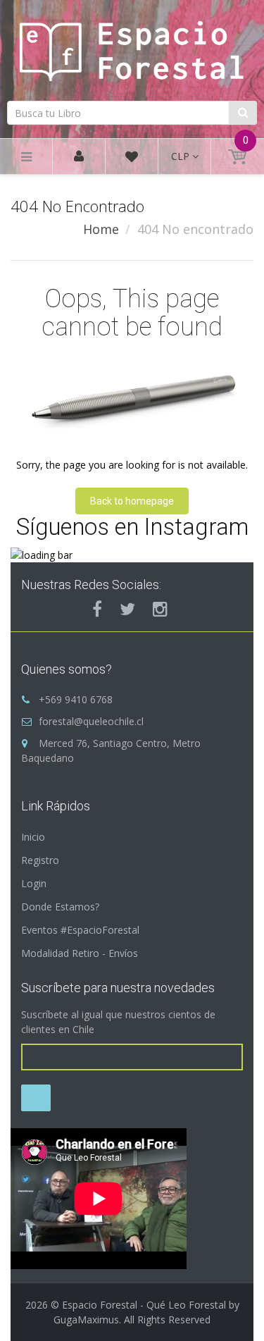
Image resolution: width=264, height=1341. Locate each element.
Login (33, 883)
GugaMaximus (86, 1319)
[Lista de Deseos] (131, 159)
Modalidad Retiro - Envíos (79, 953)
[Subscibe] (36, 1097)
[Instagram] (160, 609)
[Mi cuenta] (79, 157)
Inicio (33, 836)
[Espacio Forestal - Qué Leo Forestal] (132, 48)
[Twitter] (127, 609)
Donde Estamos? (60, 906)
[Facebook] (97, 609)
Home (101, 229)
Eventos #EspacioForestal (80, 930)
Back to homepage (132, 501)
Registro (40, 860)
